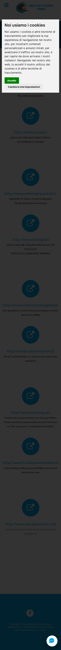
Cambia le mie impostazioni (24, 86)
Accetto (11, 80)
